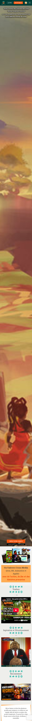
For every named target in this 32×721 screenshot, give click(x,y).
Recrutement (18, 2)
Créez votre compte (16, 541)
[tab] (12, 635)
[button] (29, 2)
